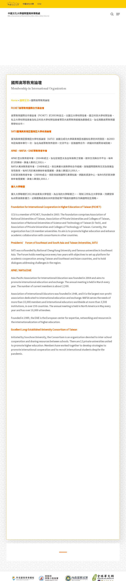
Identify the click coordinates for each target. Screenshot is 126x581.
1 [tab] (60, 553)
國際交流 (24, 100)
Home (14, 100)
